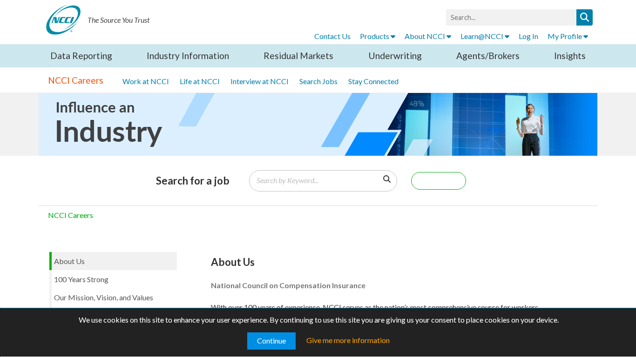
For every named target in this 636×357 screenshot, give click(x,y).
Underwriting (395, 55)
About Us (69, 261)
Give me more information (348, 340)
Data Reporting (81, 55)
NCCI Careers (75, 80)
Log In (528, 36)
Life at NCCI (200, 81)
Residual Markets (298, 55)
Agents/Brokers (488, 55)
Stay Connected (373, 81)
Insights (570, 55)
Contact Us (332, 36)
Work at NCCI (145, 81)
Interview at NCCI (259, 81)
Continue (271, 340)
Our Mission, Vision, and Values (103, 297)
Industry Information (188, 55)
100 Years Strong (81, 279)
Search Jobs (318, 81)
